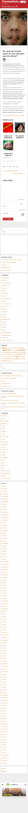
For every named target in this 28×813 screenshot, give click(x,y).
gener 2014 (4, 721)
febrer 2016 (4, 658)
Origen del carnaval (6, 267)
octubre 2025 (4, 499)
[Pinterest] (10, 166)
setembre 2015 (5, 671)
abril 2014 (4, 713)
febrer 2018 (4, 595)
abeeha (3, 393)
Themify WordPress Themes (18, 797)
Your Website (22, 210)
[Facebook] (7, 166)
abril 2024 (4, 522)
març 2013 (4, 747)
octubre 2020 (4, 567)
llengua (18, 354)
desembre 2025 (5, 493)
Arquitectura (4, 285)
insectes (9, 354)
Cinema (3, 296)
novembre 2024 (5, 514)
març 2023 (4, 535)
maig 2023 (4, 533)
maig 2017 (4, 619)
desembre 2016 (5, 632)
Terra (3, 361)
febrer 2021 (4, 556)
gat (21, 352)
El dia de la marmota (6, 270)
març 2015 (4, 687)
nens (6, 356)
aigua (4, 347)
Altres (3, 280)
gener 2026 (4, 491)
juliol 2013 (4, 737)
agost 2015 (4, 674)
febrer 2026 (4, 488)
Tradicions (4, 337)
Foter (14, 115)
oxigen (19, 47)
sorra (20, 358)
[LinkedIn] (18, 166)
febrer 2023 (4, 538)
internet (12, 354)
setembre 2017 (5, 608)
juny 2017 (4, 616)
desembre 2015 (5, 663)
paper (23, 356)
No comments (11, 161)
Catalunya (4, 293)
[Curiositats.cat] (13, 1)
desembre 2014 (5, 695)
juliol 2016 (4, 645)
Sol (17, 358)
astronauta (12, 348)
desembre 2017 (5, 601)
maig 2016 (4, 650)
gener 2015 (4, 692)
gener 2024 (4, 527)
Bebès (3, 288)
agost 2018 (4, 580)
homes (6, 354)
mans (24, 354)
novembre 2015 (5, 666)
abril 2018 (4, 590)
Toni (8, 59)
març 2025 (4, 507)
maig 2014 (4, 710)
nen (4, 356)
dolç (2, 352)
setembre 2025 (5, 501)
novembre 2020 (5, 564)
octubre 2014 (4, 700)
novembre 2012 (5, 757)
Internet (3, 314)
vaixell (9, 361)
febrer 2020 (4, 572)
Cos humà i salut (6, 47)
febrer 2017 (4, 627)
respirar (4, 48)
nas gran (15, 47)
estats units (15, 352)
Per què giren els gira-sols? (11, 171)
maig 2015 (4, 682)
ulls (6, 361)
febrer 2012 (4, 763)
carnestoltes (21, 348)
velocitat (12, 361)
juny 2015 (4, 679)
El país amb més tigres (12, 393)
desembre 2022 (5, 543)
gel (23, 352)
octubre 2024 (4, 517)
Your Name (21, 199)
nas (12, 47)
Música (3, 322)
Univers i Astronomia (6, 340)
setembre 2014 (5, 703)
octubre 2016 (4, 637)
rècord (6, 359)
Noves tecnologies (6, 332)
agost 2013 (4, 734)
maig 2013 (4, 742)
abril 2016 (4, 653)
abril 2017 (4, 622)
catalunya (6, 349)
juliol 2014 (4, 705)
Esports (3, 301)
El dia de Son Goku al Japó (12, 400)
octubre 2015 (4, 669)
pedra (3, 358)
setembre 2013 (5, 731)
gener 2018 (4, 598)
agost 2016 (4, 643)
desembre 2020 (5, 561)
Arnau (3, 400)
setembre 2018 (5, 577)
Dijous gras (4, 265)
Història (3, 309)
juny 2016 (4, 648)
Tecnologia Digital (5, 335)
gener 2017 (4, 629)
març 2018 (4, 593)
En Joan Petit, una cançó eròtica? (9, 262)
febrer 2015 (4, 690)
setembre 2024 (5, 520)
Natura (3, 327)
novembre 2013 (5, 726)
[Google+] (14, 166)
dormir (8, 352)
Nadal (3, 324)
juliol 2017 (4, 614)
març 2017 (4, 624)
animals (8, 348)
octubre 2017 (4, 606)
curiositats (21, 349)
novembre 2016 (5, 635)
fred (19, 352)
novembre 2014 (5, 697)
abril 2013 (4, 744)
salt (15, 358)
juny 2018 (4, 585)
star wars (23, 358)
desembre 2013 (5, 724)
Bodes (3, 290)
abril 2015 (4, 684)
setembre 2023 (5, 530)
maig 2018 (4, 588)
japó (15, 354)
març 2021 (4, 554)
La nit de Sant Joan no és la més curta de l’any (12, 259)
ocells (13, 356)
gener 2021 (4, 559)
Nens (3, 330)
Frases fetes (4, 306)
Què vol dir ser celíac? (13, 173)
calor (16, 348)
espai (11, 352)
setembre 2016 (5, 640)
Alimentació (4, 277)
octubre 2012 (4, 760)
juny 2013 (4, 739)
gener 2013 (4, 752)
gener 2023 (4, 541)
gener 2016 (4, 661)
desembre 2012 (5, 755)
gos (25, 352)
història (3, 354)
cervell (11, 350)
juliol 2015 (4, 676)
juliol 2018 (4, 582)
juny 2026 (4, 486)
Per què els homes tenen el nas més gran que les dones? (13, 53)
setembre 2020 (5, 569)
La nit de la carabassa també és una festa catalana (13, 396)
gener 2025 (4, 509)
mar (2, 356)
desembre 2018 (5, 575)
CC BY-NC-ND (20, 115)
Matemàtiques (5, 319)
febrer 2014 (4, 718)
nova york (10, 356)
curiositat (14, 350)
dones (5, 352)
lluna (21, 354)
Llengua (3, 317)
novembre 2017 (5, 603)
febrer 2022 (4, 548)
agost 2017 (4, 611)
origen (17, 356)
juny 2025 (4, 504)
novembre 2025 (5, 496)
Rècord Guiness (11, 358)
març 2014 (4, 716)
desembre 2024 (5, 512)
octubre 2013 (4, 729)
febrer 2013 (4, 750)
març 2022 (4, 546)
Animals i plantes (5, 283)
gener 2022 (4, 551)
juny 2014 (4, 708)
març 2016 (4, 656)
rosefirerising (9, 115)
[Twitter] (4, 166)
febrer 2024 (4, 525)
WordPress (10, 797)
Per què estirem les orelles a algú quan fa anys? (14, 407)
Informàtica (4, 311)
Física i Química (5, 303)
